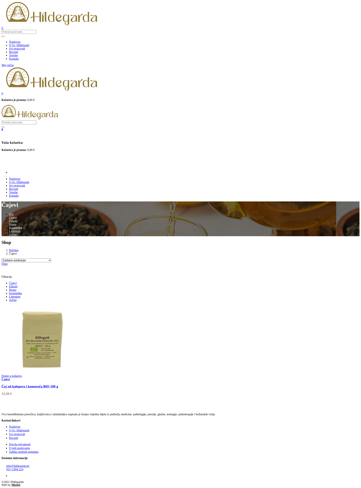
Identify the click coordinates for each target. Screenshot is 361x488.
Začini (13, 234)
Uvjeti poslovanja (19, 448)
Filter (5, 264)
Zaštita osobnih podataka (24, 451)
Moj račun (8, 65)
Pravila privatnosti (19, 444)
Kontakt (14, 58)
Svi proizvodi (17, 48)
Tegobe (13, 55)
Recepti (13, 52)
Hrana (12, 224)
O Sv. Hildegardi (19, 45)
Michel (15, 484)
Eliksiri (13, 220)
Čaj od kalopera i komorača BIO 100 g (30, 386)
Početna (13, 250)
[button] (2, 93)
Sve (11, 214)
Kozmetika (15, 227)
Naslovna (14, 41)
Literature (14, 231)
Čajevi (13, 217)
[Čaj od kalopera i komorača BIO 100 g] (42, 369)
